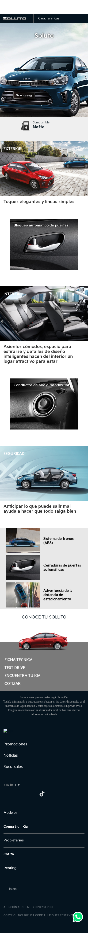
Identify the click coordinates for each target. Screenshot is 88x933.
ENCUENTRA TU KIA (22, 676)
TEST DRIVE (14, 668)
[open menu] (7, 6)
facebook (6, 793)
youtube (33, 793)
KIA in (12, 785)
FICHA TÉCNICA (18, 660)
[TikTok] (42, 793)
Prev (5, 168)
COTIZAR (12, 683)
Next (82, 168)
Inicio (13, 889)
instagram (24, 793)
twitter (15, 793)
